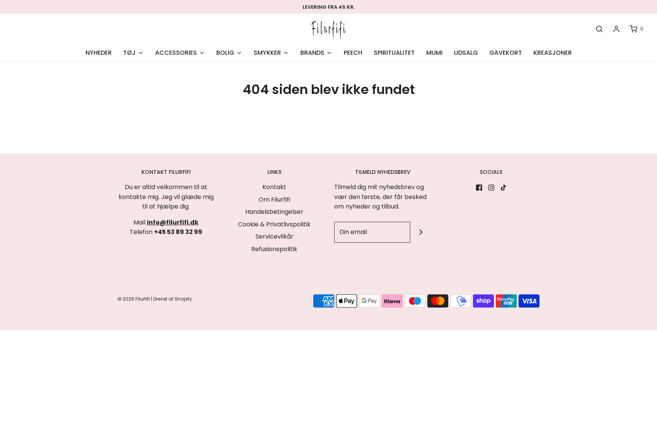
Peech (353, 52)
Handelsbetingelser (274, 211)
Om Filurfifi (274, 199)
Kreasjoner (552, 52)
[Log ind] (616, 29)
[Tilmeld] (420, 232)
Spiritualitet (394, 52)
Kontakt (274, 187)
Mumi (434, 52)
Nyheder (99, 52)
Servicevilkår (275, 236)
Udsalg (466, 52)
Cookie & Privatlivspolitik (274, 224)
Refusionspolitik (274, 249)
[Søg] (599, 29)
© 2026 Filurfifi (133, 299)
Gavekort (505, 52)
